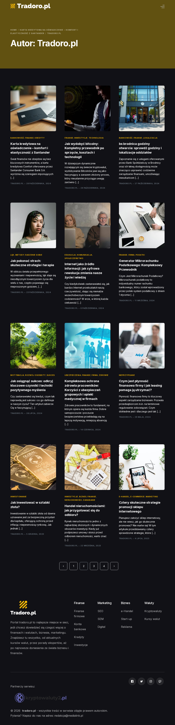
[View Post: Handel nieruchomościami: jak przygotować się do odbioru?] (87, 467)
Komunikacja (84, 255)
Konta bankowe (80, 626)
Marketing (152, 497)
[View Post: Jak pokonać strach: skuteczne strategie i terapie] (33, 225)
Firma (132, 255)
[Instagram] (150, 698)
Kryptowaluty (153, 611)
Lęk (12, 255)
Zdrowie (103, 375)
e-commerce (137, 497)
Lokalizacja (150, 138)
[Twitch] (160, 698)
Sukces (51, 375)
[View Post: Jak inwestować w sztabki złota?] (33, 467)
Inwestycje (81, 138)
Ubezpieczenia (73, 375)
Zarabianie (89, 500)
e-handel (124, 497)
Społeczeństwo (74, 258)
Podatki (140, 255)
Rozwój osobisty (35, 375)
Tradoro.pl (16, 183)
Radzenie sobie (33, 255)
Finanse (29, 138)
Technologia (96, 138)
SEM (101, 619)
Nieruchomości (73, 500)
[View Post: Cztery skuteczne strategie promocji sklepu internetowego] (142, 467)
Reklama (126, 626)
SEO (100, 611)
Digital (101, 626)
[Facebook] (132, 698)
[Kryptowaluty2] (41, 698)
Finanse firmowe (79, 613)
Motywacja (17, 375)
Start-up (126, 619)
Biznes (83, 497)
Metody (19, 255)
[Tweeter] (141, 698)
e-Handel (127, 611)
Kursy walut (152, 619)
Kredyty (39, 138)
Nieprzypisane (127, 375)
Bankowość (17, 138)
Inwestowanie (18, 497)
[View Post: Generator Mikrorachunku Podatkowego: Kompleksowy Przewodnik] (142, 225)
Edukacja (70, 255)
